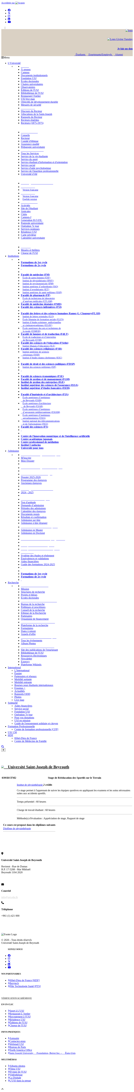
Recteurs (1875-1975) (32, 123)
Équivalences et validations (35, 558)
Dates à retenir (28, 631)
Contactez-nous (17, 1041)
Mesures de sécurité (31, 104)
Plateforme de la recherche (34, 625)
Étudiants (80, 54)
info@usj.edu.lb (9, 897)
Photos (17, 697)
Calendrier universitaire (33, 237)
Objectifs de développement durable (39, 101)
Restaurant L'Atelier (19, 1013)
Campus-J (26, 217)
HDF (10, 735)
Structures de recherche (33, 592)
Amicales (26, 211)
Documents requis (30, 514)
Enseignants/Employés (100, 54)
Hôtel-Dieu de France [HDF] (24, 980)
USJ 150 (12, 732)
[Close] (3, 750)
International (14, 667)
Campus (25, 72)
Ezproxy (25, 661)
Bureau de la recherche (33, 604)
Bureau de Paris (17, 1047)
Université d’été (29, 174)
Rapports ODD (22, 694)
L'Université (14, 63)
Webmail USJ (16, 1044)
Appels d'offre (28, 634)
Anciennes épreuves (31, 483)
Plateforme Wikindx (31, 664)
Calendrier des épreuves (33, 511)
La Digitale (15, 1077)
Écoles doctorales (30, 81)
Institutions (13, 256)
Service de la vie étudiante (34, 156)
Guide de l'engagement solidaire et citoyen (36, 723)
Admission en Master (32, 530)
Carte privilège (28, 234)
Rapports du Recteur (31, 117)
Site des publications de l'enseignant (39, 649)
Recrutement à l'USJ (20, 1016)
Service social (28, 165)
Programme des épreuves (34, 480)
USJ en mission (22, 720)
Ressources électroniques (34, 655)
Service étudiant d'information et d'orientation (44, 162)
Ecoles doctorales (30, 597)
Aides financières (30, 561)
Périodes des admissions (33, 508)
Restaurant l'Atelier (31, 96)
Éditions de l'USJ (30, 90)
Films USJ (14, 1068)
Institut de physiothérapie (30, 784)
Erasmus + (19, 688)
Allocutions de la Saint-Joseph (36, 114)
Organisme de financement (35, 619)
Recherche (13, 582)
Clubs (24, 214)
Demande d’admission (32, 505)
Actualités (19, 691)
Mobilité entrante (23, 682)
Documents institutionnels (34, 75)
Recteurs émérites (30, 120)
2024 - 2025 (27, 492)
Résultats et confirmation (33, 517)
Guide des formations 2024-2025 (38, 564)
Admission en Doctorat (33, 533)
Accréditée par (8, 3)
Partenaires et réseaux (25, 676)
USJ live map (28, 99)
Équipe (18, 673)
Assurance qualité (30, 144)
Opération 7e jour (30, 226)
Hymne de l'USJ (17, 1071)
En (2, 28)
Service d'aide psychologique (36, 168)
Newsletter (26, 658)
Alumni (118, 54)
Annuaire (14, 1038)
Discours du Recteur (31, 111)
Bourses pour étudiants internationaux (33, 685)
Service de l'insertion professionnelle (40, 171)
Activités (25, 205)
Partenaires (26, 616)
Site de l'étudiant (29, 208)
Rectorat (25, 138)
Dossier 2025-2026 (31, 477)
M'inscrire (26, 457)
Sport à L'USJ (16, 1010)
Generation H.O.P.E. (31, 220)
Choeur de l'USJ (29, 253)
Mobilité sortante (23, 679)
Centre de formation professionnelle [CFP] (36, 729)
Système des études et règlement (37, 555)
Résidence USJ (29, 232)
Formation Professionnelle (21, 726)
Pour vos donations (24, 717)
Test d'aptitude (28, 502)
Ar (7, 28)
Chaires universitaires (32, 84)
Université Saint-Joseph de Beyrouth (36, 767)
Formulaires (27, 628)
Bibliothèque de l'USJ (32, 93)
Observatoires (28, 87)
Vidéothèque (16, 1074)
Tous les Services (30, 153)
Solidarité (13, 702)
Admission (13, 450)
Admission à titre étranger (34, 523)
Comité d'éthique (29, 141)
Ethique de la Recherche (33, 613)
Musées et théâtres (30, 250)
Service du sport (29, 159)
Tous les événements (31, 640)
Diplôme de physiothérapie (17, 828)
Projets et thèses (29, 594)
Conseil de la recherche (33, 610)
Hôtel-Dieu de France (25, 738)
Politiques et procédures (33, 607)
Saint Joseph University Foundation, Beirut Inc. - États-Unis (42, 1053)
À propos (26, 69)
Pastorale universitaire (32, 223)
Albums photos (17, 1066)
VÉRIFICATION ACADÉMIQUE (16, 998)
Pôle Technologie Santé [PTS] (25, 986)
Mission (25, 589)
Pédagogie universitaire (33, 147)
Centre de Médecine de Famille (30, 741)
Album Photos (28, 643)
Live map (19, 699)
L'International (21, 670)
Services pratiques (30, 229)
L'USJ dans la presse (20, 1080)
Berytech (14, 983)
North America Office (20, 1050)
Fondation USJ (28, 78)
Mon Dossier (27, 460)
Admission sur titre (30, 520)
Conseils (25, 135)
